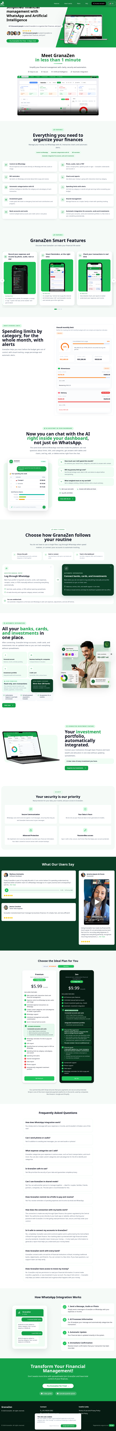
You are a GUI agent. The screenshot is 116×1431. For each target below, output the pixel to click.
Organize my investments (75, 768)
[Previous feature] (2, 280)
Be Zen (77, 1078)
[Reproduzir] (6, 890)
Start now (7, 705)
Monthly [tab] (66, 966)
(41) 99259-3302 (47, 1411)
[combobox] (112, 3)
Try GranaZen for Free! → (58, 1386)
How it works (68, 3)
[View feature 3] (59, 309)
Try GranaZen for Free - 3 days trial (22, 41)
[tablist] (58, 966)
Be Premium (39, 1078)
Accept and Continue (68, 1426)
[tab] (50, 966)
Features (56, 3)
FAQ (86, 3)
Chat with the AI (65, 499)
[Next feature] (114, 280)
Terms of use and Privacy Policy (89, 1411)
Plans (78, 3)
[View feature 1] (55, 309)
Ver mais (102, 937)
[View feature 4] (61, 309)
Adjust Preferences (54, 1426)
